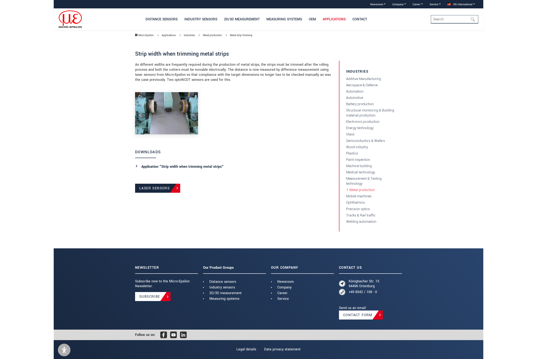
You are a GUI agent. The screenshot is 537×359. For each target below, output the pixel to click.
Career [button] (416, 4)
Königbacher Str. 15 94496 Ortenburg (364, 284)
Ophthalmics (355, 202)
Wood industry (357, 147)
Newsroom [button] (376, 4)
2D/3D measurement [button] (242, 19)
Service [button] (434, 4)
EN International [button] (462, 4)
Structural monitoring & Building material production (370, 113)
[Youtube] (173, 334)
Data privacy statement (282, 349)
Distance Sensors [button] (162, 19)
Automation (355, 91)
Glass (350, 134)
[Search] (474, 19)
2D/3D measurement (225, 293)
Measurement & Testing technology (364, 181)
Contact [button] (359, 19)
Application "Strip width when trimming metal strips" (182, 166)
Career (282, 293)
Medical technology (360, 172)
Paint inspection (358, 159)
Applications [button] (334, 19)
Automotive (354, 97)
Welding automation (361, 221)
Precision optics (358, 209)
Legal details (246, 349)
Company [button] (397, 4)
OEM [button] (312, 19)
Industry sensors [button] (200, 19)
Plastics (352, 153)
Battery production (360, 104)
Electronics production (362, 121)
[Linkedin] (183, 334)
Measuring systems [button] (284, 19)
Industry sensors (222, 287)
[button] (64, 350)
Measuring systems (224, 298)
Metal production (362, 189)
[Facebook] (163, 334)
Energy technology (360, 128)
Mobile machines (358, 196)
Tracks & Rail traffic (360, 215)
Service (283, 298)
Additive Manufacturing (363, 78)
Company (284, 287)
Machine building (359, 166)
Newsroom (285, 281)
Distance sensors (222, 281)
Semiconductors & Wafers (365, 140)
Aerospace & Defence (362, 85)
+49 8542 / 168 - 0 (363, 292)
